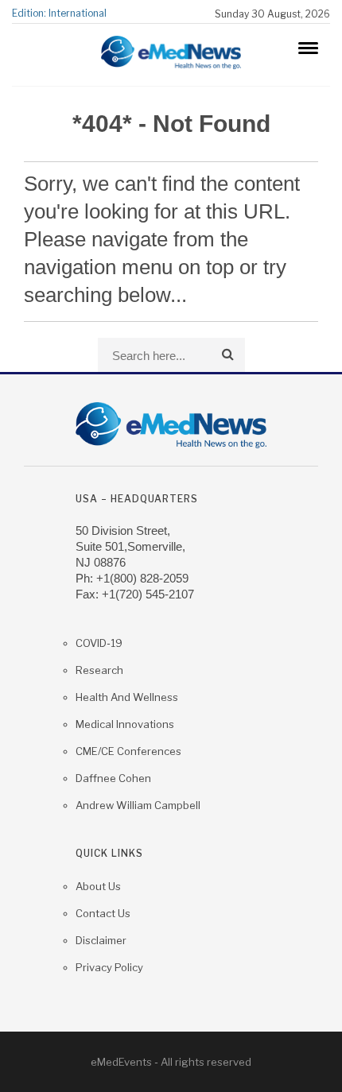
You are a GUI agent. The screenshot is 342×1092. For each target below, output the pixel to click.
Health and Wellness (127, 697)
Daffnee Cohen (113, 778)
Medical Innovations (125, 724)
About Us (98, 886)
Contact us (103, 913)
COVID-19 (99, 643)
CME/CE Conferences (128, 751)
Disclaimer (101, 940)
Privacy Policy (109, 967)
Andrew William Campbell (138, 805)
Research (99, 670)
